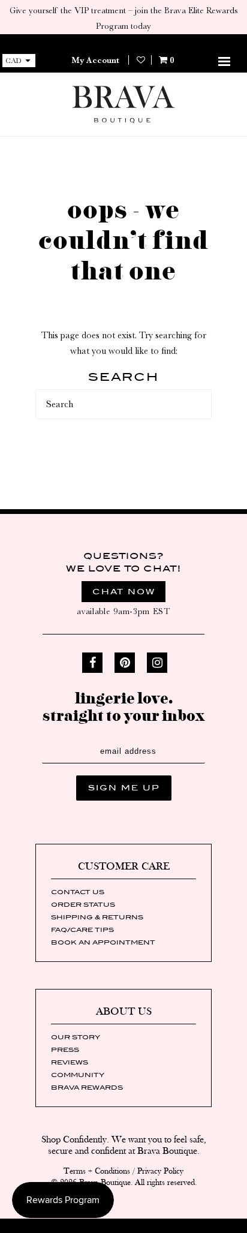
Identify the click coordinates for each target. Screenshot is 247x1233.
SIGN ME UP (123, 787)
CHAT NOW (123, 591)
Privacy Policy (160, 1171)
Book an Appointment (103, 942)
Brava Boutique (105, 1182)
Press (65, 1049)
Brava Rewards (87, 1087)
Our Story (75, 1036)
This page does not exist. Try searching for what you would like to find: (123, 343)
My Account (95, 60)
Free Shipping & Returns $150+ (123, 42)
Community (77, 1074)
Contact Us (77, 891)
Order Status (83, 904)
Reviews (69, 1062)
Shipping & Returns (97, 917)
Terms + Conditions (97, 1171)
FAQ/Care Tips (82, 929)
